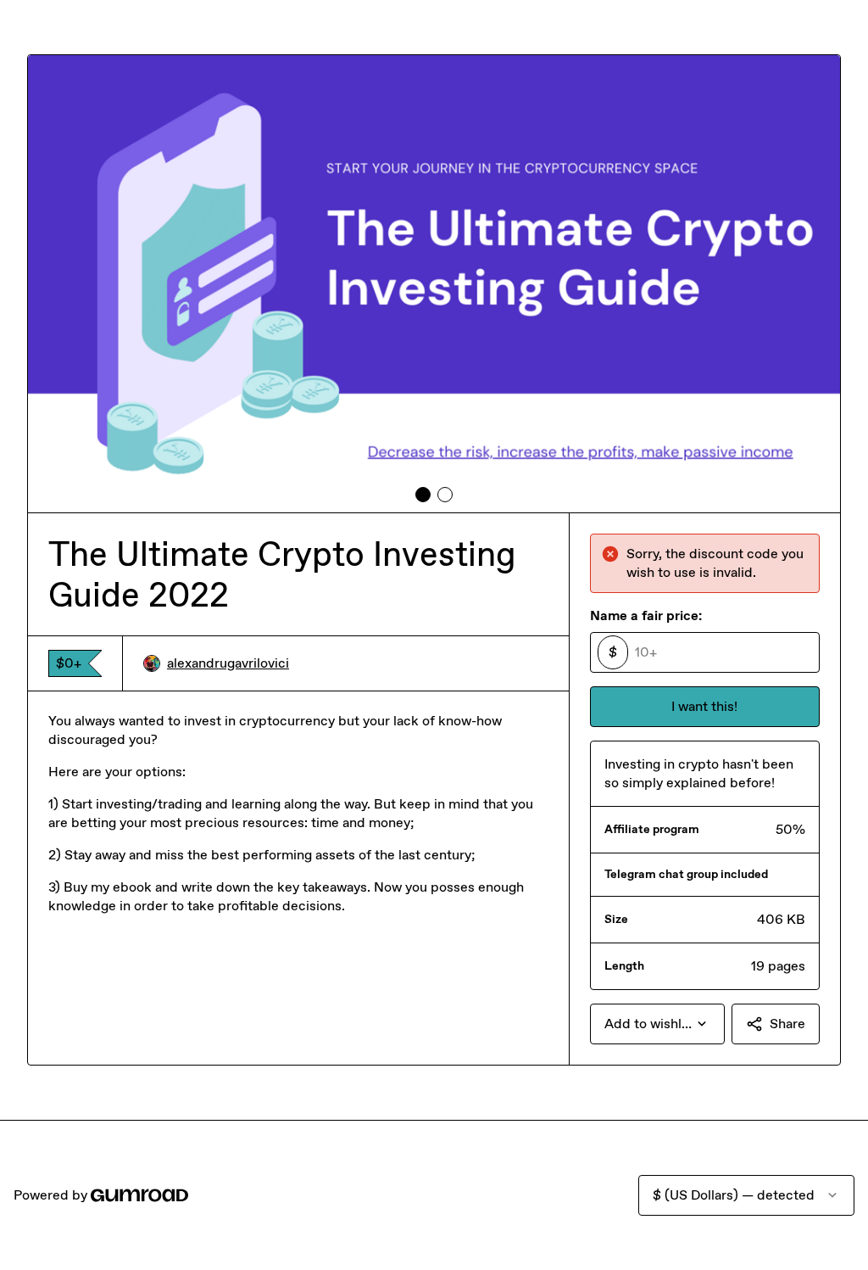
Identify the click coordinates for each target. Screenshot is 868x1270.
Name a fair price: (646, 615)
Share (787, 1023)
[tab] (423, 494)
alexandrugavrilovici (228, 663)
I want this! (704, 706)
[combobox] (657, 1024)
